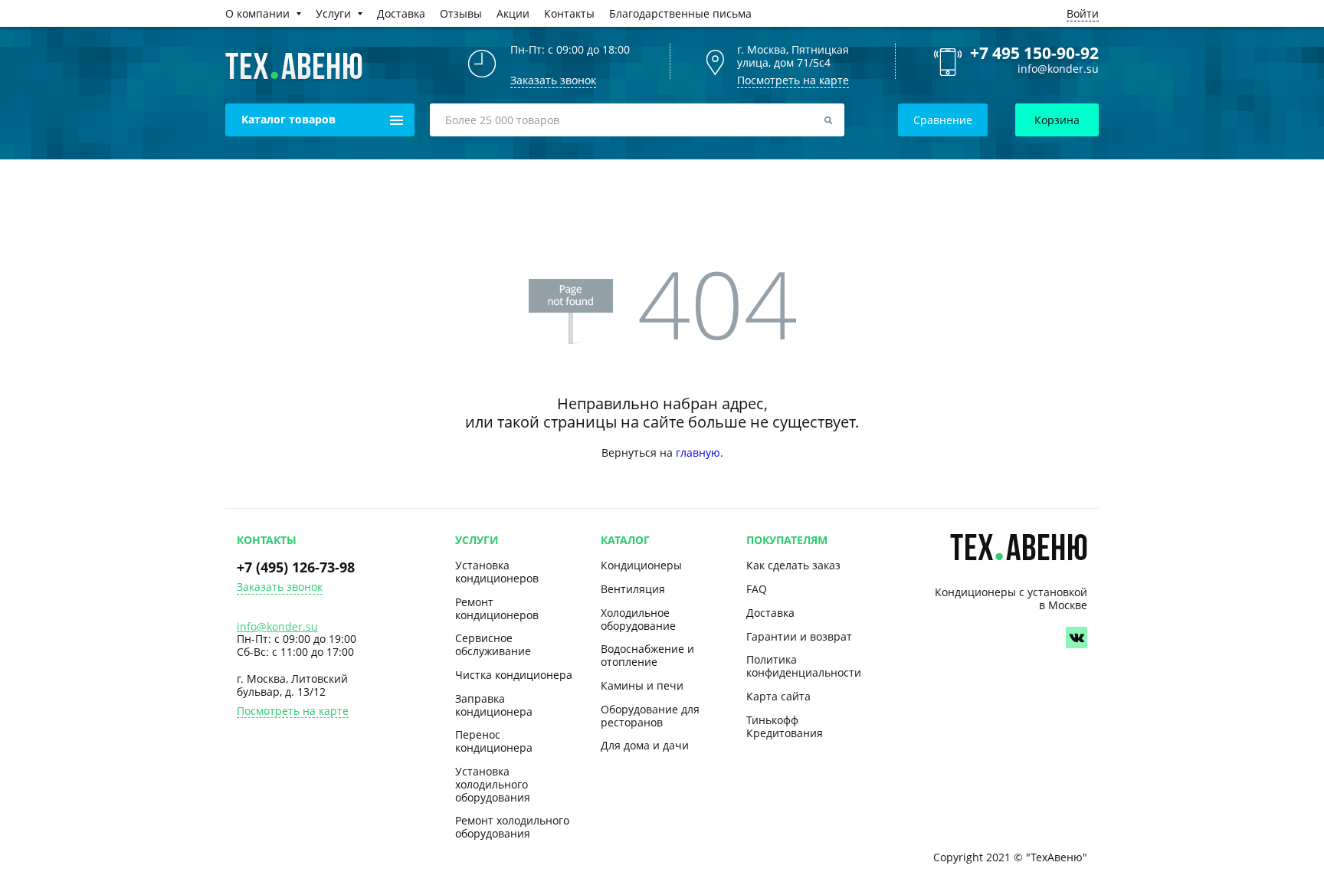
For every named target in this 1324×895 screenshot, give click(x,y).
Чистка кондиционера (513, 674)
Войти (1083, 13)
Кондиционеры (641, 565)
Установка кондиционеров (497, 571)
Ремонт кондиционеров (497, 608)
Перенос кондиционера (494, 741)
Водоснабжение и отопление (647, 655)
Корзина (1057, 120)
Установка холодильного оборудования (492, 784)
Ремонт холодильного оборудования (512, 827)
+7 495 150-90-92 (1034, 53)
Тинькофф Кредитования (784, 726)
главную (698, 452)
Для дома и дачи (645, 745)
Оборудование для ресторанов (650, 715)
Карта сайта (778, 696)
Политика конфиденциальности (803, 666)
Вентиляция (633, 589)
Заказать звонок (280, 587)
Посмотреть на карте (793, 80)
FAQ (756, 589)
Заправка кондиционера (494, 705)
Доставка (770, 612)
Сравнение (942, 120)
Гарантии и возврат (799, 636)
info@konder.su (1058, 69)
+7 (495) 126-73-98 (296, 567)
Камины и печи (642, 685)
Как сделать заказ (793, 565)
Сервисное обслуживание (493, 644)
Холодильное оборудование (638, 619)
